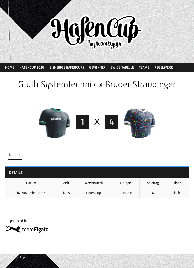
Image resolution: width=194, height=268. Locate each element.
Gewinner (97, 67)
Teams (144, 67)
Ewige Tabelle (122, 67)
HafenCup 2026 (31, 67)
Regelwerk (163, 67)
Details (14, 154)
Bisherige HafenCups (66, 67)
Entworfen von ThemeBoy (175, 257)
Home (9, 67)
